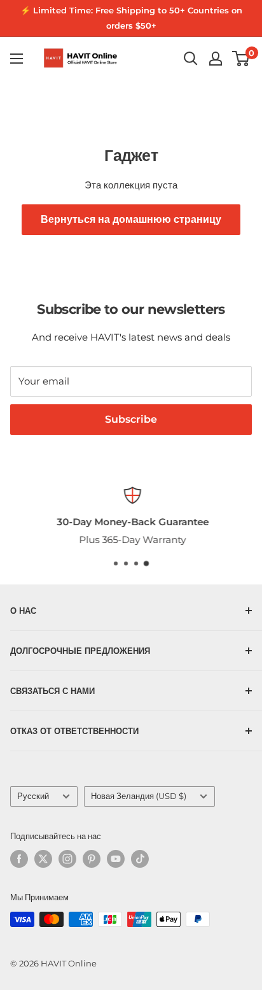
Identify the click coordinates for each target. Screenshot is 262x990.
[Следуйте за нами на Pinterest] (91, 859)
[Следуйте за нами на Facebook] (19, 859)
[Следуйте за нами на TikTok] (140, 859)
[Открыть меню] (16, 58)
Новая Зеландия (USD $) (138, 796)
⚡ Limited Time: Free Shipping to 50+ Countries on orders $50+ (131, 18)
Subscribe (131, 419)
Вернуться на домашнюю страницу (131, 219)
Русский (33, 796)
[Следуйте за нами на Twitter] (43, 859)
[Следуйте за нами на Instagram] (67, 859)
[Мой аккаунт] (215, 59)
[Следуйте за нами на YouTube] (116, 859)
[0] (241, 58)
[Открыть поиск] (191, 59)
